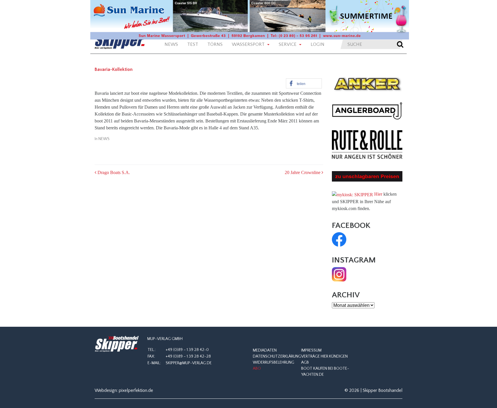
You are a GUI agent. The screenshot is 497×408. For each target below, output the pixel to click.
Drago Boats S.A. (113, 172)
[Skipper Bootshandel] (117, 344)
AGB (305, 362)
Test (192, 44)
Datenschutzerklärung (277, 356)
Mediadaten (265, 350)
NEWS (104, 139)
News (171, 44)
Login (317, 44)
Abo (257, 368)
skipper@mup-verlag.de (189, 363)
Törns (215, 44)
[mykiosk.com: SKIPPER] (352, 194)
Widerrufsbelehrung (273, 362)
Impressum (311, 350)
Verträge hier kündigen (324, 356)
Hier (378, 194)
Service (288, 44)
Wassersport (249, 44)
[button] (304, 83)
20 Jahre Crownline (303, 172)
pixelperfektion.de (136, 390)
